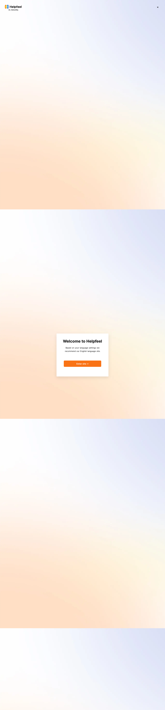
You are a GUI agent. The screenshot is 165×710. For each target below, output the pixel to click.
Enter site (82, 363)
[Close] (157, 7)
